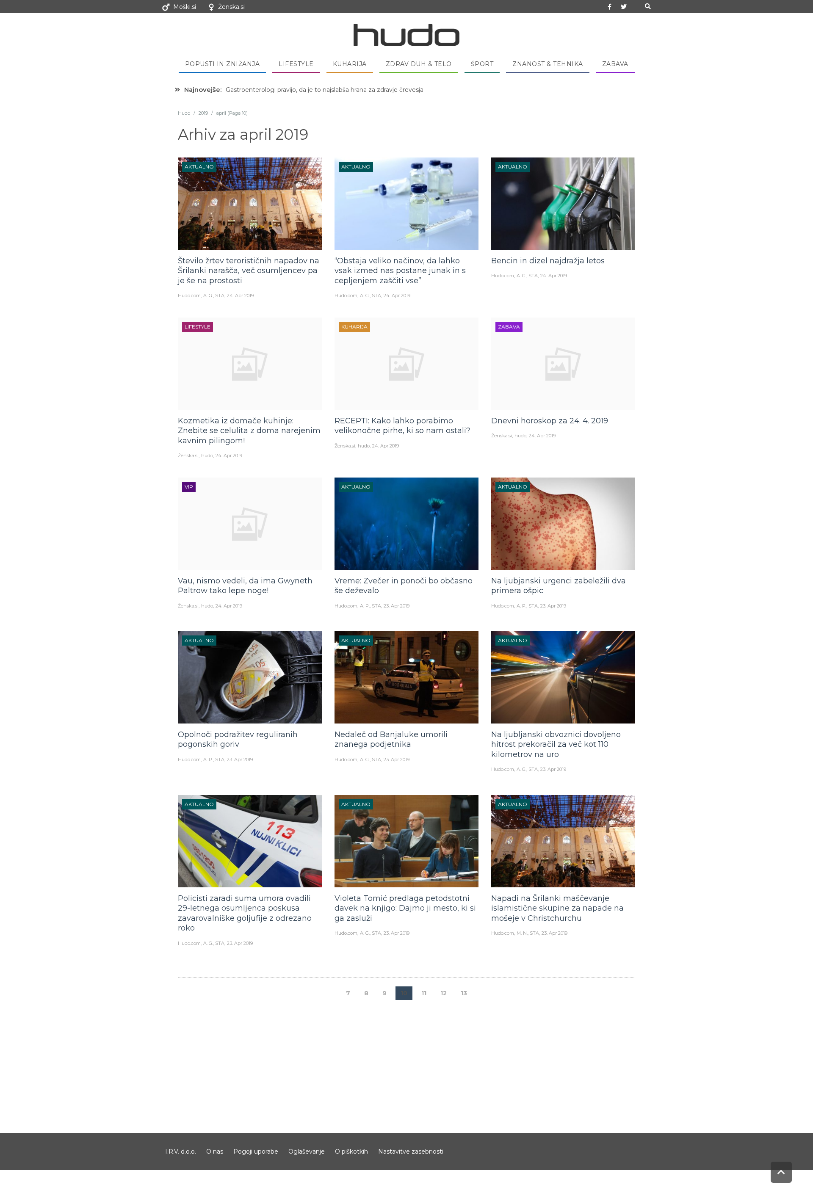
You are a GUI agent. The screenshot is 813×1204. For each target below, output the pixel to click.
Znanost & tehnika (547, 64)
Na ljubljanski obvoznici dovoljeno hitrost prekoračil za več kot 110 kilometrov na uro (556, 744)
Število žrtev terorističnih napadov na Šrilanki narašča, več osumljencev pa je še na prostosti (248, 270)
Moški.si (184, 7)
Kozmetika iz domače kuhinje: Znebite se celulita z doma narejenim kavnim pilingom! (249, 430)
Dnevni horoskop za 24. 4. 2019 (549, 420)
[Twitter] (624, 7)
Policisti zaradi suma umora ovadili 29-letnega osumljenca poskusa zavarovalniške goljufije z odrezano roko (245, 913)
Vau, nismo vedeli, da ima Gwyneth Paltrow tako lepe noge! (245, 585)
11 (423, 993)
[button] (647, 6)
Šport (482, 64)
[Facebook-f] (610, 7)
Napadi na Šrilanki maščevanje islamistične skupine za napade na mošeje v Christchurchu (557, 908)
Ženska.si (231, 7)
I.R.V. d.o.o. (180, 1151)
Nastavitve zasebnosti (410, 1151)
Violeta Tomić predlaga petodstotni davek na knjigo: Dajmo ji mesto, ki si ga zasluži (405, 908)
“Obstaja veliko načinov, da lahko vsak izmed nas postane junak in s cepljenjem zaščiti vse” (400, 270)
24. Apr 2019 (240, 295)
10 (404, 993)
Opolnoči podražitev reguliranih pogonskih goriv (238, 739)
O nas (214, 1151)
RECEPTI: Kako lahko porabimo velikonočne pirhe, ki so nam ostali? (402, 425)
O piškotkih (351, 1151)
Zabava (615, 64)
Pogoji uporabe (255, 1151)
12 (443, 993)
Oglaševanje (306, 1151)
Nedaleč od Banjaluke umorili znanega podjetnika (391, 739)
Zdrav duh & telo (419, 64)
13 (464, 993)
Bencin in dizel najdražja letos (548, 260)
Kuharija (350, 64)
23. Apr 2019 (396, 606)
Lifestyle (296, 64)
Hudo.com (189, 295)
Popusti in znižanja (222, 64)
